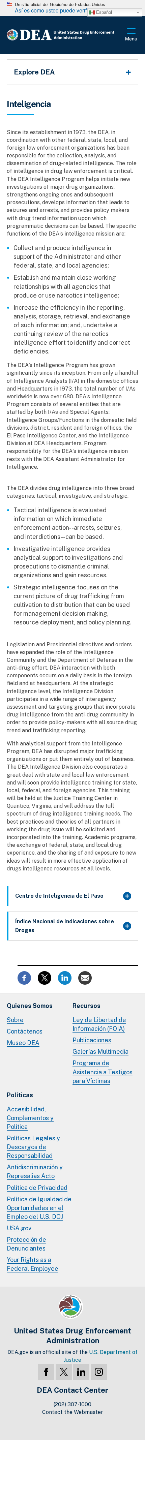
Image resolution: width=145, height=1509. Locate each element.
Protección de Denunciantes (26, 1244)
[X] (64, 1372)
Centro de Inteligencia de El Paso (59, 896)
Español (103, 12)
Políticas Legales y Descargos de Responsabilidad (33, 1147)
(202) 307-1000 (72, 1404)
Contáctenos (24, 1031)
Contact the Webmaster (72, 1412)
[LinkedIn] (81, 1372)
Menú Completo (131, 35)
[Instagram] (99, 1372)
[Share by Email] (85, 977)
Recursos (86, 1005)
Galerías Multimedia (100, 1051)
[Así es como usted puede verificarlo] (72, 8)
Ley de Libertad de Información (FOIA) (99, 1024)
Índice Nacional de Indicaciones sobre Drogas (64, 925)
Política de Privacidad (37, 1187)
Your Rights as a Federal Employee (32, 1264)
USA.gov (19, 1228)
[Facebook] (46, 1372)
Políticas (20, 1095)
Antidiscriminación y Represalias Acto (35, 1171)
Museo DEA (23, 1042)
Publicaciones (91, 1040)
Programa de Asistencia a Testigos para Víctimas (102, 1071)
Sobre (15, 1019)
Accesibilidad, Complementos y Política (30, 1118)
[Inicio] (66, 35)
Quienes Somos (30, 1005)
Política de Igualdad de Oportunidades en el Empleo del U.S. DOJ (39, 1208)
